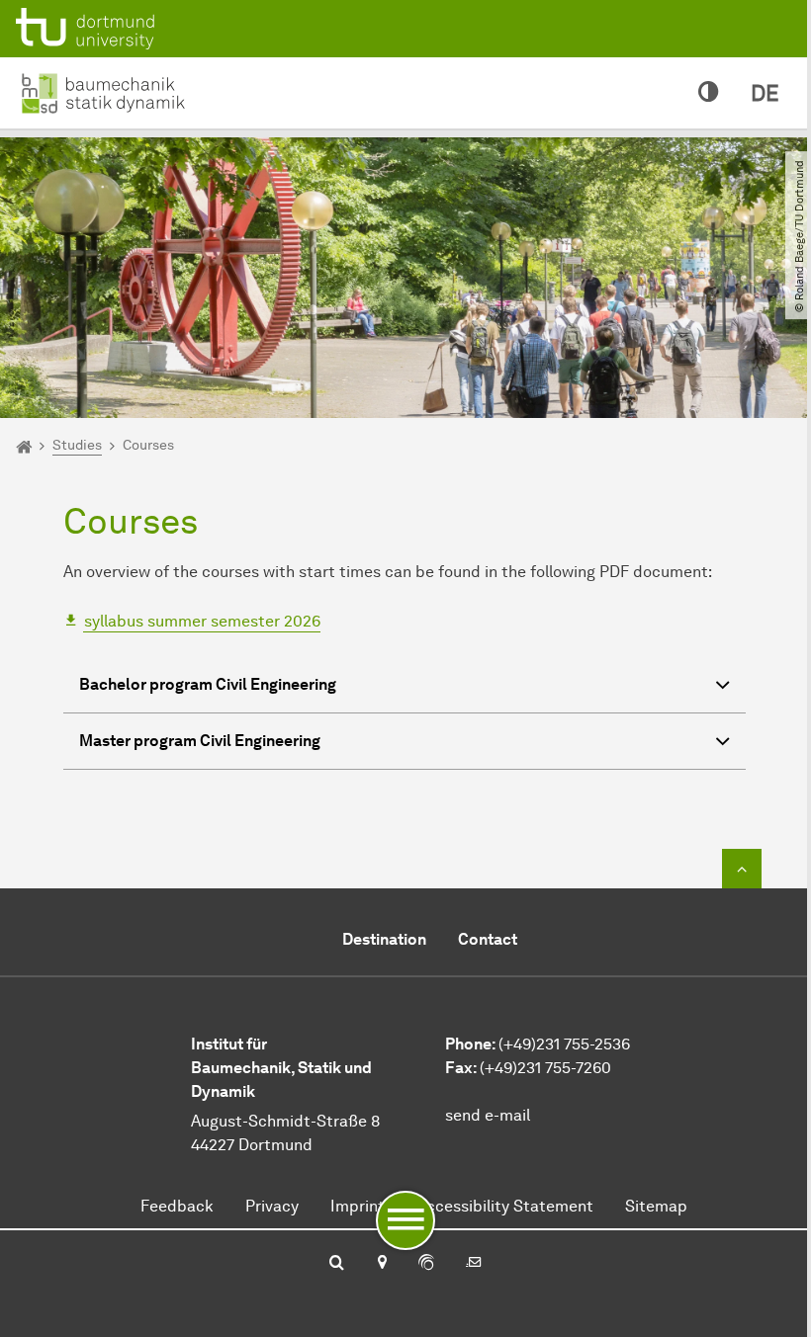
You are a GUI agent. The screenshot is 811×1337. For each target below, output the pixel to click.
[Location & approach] (381, 1264)
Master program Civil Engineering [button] (199, 740)
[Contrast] (708, 93)
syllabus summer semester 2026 (202, 621)
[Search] (337, 1264)
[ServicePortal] (426, 1264)
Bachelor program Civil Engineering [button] (207, 684)
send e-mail (487, 1115)
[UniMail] (473, 1264)
